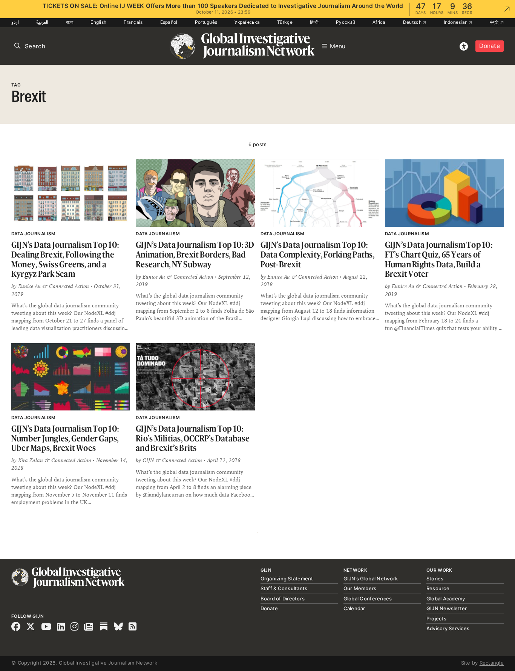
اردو (15, 22)
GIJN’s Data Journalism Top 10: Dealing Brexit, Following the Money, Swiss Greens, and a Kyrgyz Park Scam (65, 259)
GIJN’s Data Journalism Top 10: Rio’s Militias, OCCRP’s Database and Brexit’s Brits (193, 438)
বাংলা (70, 22)
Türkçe (285, 22)
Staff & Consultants (284, 588)
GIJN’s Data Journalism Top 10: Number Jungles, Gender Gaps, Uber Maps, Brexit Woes (65, 438)
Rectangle (492, 663)
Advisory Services (447, 628)
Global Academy (445, 598)
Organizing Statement (287, 578)
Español (169, 22)
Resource (437, 588)
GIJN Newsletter (446, 608)
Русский (345, 22)
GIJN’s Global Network (370, 578)
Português (206, 22)
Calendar (354, 608)
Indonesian (456, 22)
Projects (436, 618)
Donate (489, 45)
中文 (495, 22)
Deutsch (413, 22)
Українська (247, 22)
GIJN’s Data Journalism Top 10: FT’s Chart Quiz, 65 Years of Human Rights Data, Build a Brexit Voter (438, 259)
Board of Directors (283, 598)
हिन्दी (314, 22)
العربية (42, 22)
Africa (379, 22)
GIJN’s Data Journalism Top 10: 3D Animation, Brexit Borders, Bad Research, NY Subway (195, 254)
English (98, 22)
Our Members (360, 588)
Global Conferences (367, 598)
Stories (435, 578)
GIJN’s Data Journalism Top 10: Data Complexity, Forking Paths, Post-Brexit (317, 254)
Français (133, 22)
